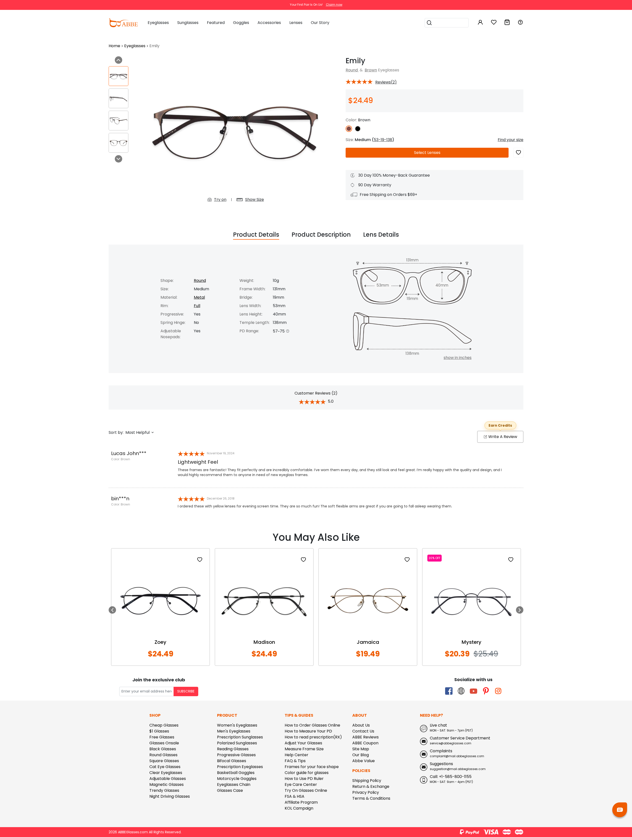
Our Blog (360, 755)
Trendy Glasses (164, 790)
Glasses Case (230, 790)
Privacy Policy (365, 792)
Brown (371, 70)
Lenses (427, 152)
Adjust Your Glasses (303, 743)
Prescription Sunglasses (240, 737)
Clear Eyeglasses (165, 772)
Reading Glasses (233, 749)
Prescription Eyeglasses (240, 767)
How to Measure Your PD (308, 731)
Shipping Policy (366, 780)
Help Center (296, 755)
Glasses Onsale (164, 743)
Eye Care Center (301, 784)
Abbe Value (363, 761)
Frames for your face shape (312, 767)
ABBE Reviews (365, 737)
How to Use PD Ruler (304, 778)
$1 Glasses (159, 731)
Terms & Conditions (371, 798)
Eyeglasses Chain (233, 784)
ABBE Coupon (365, 743)
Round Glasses (163, 755)
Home (114, 46)
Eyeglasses (134, 46)
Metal (199, 297)
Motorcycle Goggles (237, 778)
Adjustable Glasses (167, 778)
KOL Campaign (299, 808)
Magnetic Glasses (166, 784)
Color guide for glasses (307, 772)
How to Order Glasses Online (312, 725)
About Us (361, 725)
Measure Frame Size (304, 749)
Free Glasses (161, 737)
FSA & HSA (294, 796)
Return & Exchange (370, 786)
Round (352, 70)
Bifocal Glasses (231, 761)
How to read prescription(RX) (313, 737)
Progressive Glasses (236, 755)
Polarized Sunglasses (237, 743)
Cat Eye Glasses (164, 767)
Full (197, 306)
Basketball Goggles (236, 772)
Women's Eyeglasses (237, 725)
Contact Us (363, 731)
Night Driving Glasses (169, 796)
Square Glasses (164, 761)
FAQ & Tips (295, 761)
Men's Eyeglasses (233, 731)
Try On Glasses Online (306, 790)
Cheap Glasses (163, 725)
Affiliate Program (301, 802)
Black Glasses (162, 749)
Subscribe (186, 691)
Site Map (360, 749)
